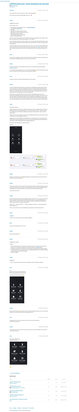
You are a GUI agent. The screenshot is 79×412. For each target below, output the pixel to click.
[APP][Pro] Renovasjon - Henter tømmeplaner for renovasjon (29, 4)
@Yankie (38, 247)
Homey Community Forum (5, 1)
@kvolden (11, 215)
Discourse (15, 410)
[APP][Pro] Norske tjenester (15, 386)
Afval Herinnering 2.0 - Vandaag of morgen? (18, 399)
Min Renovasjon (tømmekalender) (16, 390)
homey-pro (15, 383)
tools (20, 387)
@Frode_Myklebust (31, 27)
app (12, 383)
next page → (18, 373)
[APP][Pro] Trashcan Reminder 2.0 (16, 394)
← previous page (12, 373)
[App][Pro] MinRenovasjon (15, 381)
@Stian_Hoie (19, 28)
